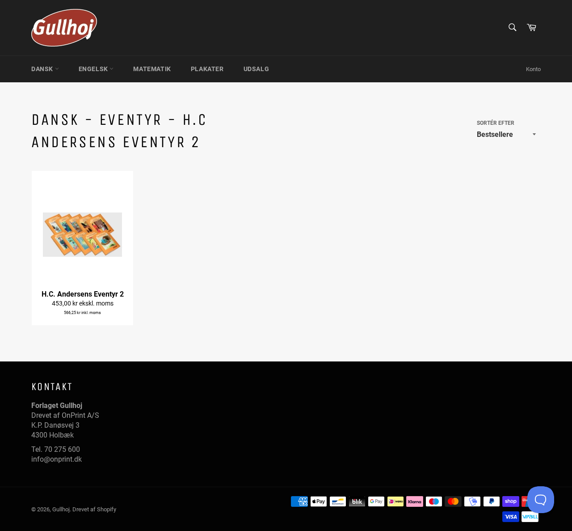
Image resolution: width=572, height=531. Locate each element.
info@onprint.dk (56, 459)
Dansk (43, 68)
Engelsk (94, 68)
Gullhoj (61, 509)
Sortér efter (495, 123)
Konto (533, 69)
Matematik (152, 68)
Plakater (207, 68)
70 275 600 (62, 449)
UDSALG (256, 68)
